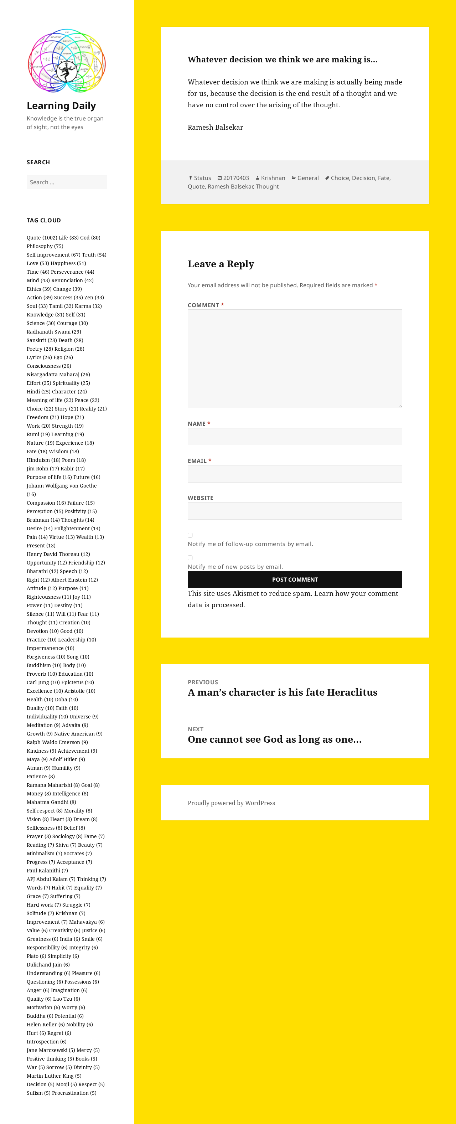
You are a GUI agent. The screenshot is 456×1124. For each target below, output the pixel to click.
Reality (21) (93, 408)
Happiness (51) (68, 263)
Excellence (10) (45, 690)
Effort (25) (39, 383)
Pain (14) (37, 536)
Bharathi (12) (42, 571)
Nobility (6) (79, 1024)
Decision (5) (41, 1084)
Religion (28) (69, 348)
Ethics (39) (39, 288)
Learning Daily (61, 105)
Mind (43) (38, 280)
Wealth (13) (90, 536)
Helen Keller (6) (46, 1024)
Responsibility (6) (47, 947)
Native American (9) (78, 733)
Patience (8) (41, 776)
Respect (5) (91, 1084)
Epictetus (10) (77, 682)
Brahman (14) (43, 519)
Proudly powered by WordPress (231, 803)
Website (200, 498)
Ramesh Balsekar (230, 186)
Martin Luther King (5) (54, 1075)
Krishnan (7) (71, 913)
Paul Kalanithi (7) (47, 870)
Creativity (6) (65, 930)
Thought (267, 186)
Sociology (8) (67, 836)
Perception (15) (45, 511)
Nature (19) (41, 442)
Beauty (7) (90, 844)
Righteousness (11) (49, 596)
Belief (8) (74, 827)
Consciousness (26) (49, 365)
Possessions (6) (81, 981)
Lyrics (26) (39, 357)
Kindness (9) (41, 750)
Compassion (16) (46, 502)
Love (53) (38, 263)
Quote (196, 186)
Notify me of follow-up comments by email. (250, 544)
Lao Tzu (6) (66, 998)
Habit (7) (62, 887)
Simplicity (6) (63, 956)
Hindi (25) (39, 391)
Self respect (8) (45, 810)
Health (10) (40, 699)
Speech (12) (74, 571)
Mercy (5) (88, 1050)
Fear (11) (88, 613)
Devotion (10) (43, 631)
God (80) (90, 237)
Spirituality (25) (71, 383)
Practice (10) (42, 639)
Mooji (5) (66, 1084)
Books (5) (86, 1058)
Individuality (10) (47, 716)
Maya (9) (37, 759)
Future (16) (86, 477)
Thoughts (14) (77, 519)
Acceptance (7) (74, 862)
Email (200, 461)
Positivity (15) (81, 511)
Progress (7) (41, 862)
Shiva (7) (66, 844)
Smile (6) (92, 938)
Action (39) (40, 297)
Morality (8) (78, 810)
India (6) (70, 938)
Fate (383, 178)
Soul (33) (37, 306)
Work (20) (39, 425)
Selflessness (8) (44, 827)
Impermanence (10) (50, 648)
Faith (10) (67, 708)
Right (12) (38, 579)
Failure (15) (81, 502)
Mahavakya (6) (87, 921)
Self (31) (76, 314)
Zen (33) (94, 297)
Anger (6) (38, 990)
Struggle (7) (76, 904)
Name (199, 424)
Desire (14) (40, 528)
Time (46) (38, 271)
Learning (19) (67, 434)
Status (202, 178)
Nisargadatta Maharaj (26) (58, 374)
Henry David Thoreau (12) (58, 554)
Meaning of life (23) (50, 400)
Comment (206, 305)
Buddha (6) (40, 1015)
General (308, 178)
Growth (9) (40, 733)
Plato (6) (36, 956)
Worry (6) (73, 1007)
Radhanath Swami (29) (54, 331)
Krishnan (273, 178)
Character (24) (69, 391)
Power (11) (40, 605)
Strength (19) (68, 425)
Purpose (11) (73, 588)
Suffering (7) (65, 896)
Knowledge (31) (45, 314)
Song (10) (78, 656)
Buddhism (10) (44, 665)
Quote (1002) (42, 237)
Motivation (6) (43, 1007)
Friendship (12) (86, 562)
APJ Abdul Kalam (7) (51, 879)
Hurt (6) (36, 1033)
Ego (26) (63, 357)
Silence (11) (41, 613)
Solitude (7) (40, 913)
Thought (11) (42, 622)
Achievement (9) (77, 750)
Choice (340, 178)
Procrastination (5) (74, 1092)
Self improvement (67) (54, 254)
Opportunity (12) (47, 562)
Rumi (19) (38, 434)
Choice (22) (40, 408)
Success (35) (68, 297)
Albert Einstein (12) (74, 579)
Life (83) (69, 237)
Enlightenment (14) (77, 528)
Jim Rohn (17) (43, 468)
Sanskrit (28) (42, 340)
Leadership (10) (77, 639)
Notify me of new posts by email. (235, 567)
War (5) (36, 1067)
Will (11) (66, 613)
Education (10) (75, 673)
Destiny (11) (68, 605)
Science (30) (41, 323)
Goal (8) (90, 785)
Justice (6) (93, 930)
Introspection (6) (47, 1041)
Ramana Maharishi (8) (53, 785)
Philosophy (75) (45, 246)
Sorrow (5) (59, 1067)
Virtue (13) (62, 536)
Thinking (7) (91, 879)
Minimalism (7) (44, 853)
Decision (363, 178)
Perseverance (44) (72, 271)
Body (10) (74, 665)
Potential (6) (69, 1015)
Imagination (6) (69, 990)
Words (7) (38, 887)
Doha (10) (66, 699)
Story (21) (66, 408)
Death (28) (70, 340)
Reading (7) (40, 844)
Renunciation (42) (72, 280)
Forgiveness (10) (46, 656)
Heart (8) (61, 819)
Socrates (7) (78, 853)
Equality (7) (88, 887)
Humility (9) (66, 767)
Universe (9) (84, 716)
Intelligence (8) (70, 793)
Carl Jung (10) (43, 682)
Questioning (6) (45, 981)
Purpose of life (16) (49, 477)
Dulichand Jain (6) (48, 964)
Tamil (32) (61, 306)
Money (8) (39, 793)
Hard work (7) (44, 904)
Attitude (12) (42, 588)
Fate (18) (37, 451)
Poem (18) (74, 460)
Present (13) (41, 545)
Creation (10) (74, 622)
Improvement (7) (47, 921)
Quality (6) (39, 998)
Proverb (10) (42, 673)
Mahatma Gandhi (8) (51, 802)
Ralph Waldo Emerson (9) (57, 742)
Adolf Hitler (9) (67, 759)
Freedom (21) (43, 417)
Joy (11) (82, 596)
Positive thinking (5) (50, 1058)
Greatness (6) (42, 938)
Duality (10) (41, 708)
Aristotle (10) (79, 690)
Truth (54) (94, 254)
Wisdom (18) (64, 451)
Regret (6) (59, 1033)
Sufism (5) (39, 1092)
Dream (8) (85, 819)
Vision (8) (38, 819)
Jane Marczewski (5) (51, 1050)
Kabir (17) (73, 468)
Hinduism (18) (44, 460)
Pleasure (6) (86, 973)
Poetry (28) (40, 348)
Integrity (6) (83, 947)
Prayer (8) (39, 836)
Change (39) (67, 288)
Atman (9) (39, 767)
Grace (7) (38, 896)
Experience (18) (75, 442)
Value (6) (37, 930)
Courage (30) (72, 323)
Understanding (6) (49, 973)
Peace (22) (87, 400)
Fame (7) (94, 836)
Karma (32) (88, 306)
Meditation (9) (44, 725)
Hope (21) (72, 417)
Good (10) (71, 631)
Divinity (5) (86, 1067)
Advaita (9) (75, 725)
